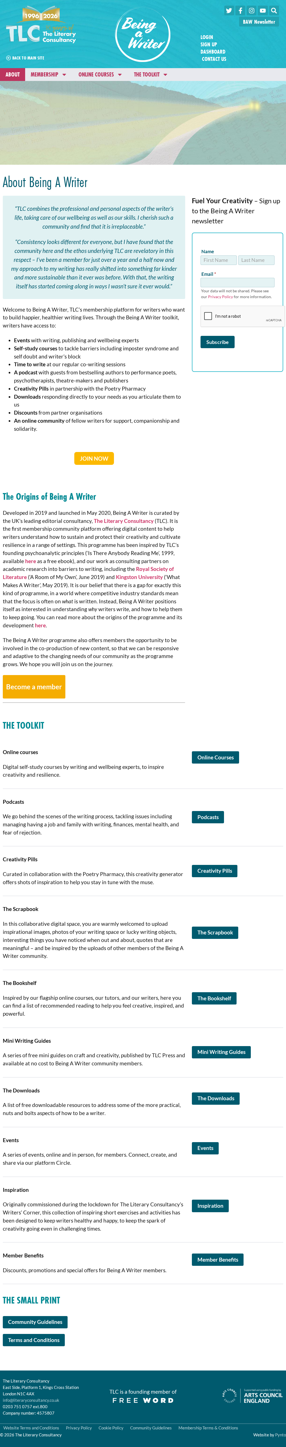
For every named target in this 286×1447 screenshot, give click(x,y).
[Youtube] (263, 10)
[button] (274, 10)
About (13, 74)
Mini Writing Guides (221, 1052)
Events (205, 1148)
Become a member (34, 687)
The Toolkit (146, 74)
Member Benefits (217, 1259)
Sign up (209, 44)
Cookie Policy (111, 1427)
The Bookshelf (214, 998)
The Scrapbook (215, 932)
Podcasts (208, 817)
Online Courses (96, 74)
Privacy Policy (220, 296)
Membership (44, 74)
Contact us (213, 59)
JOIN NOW (94, 458)
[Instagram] (251, 10)
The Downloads (215, 1098)
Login (207, 37)
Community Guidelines (35, 1322)
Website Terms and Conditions (31, 1427)
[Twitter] (229, 10)
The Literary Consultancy (124, 521)
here (31, 561)
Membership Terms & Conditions (208, 1427)
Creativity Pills (214, 870)
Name (207, 251)
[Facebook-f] (240, 10)
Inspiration (210, 1205)
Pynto (280, 1434)
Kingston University (139, 577)
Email (208, 274)
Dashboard (213, 51)
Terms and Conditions (33, 1340)
